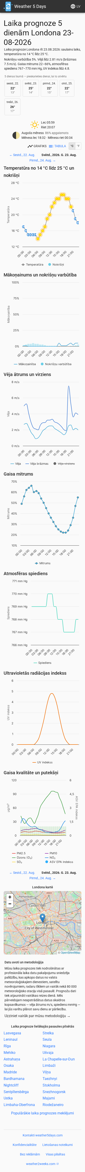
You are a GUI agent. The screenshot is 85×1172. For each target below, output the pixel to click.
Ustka (8, 1098)
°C (71, 146)
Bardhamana (14, 1079)
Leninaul (10, 1039)
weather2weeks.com (40, 1164)
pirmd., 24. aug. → (42, 160)
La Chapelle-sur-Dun (59, 1059)
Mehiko (9, 1052)
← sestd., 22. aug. (22, 155)
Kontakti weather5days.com (43, 1135)
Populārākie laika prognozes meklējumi (42, 1113)
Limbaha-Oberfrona (19, 1105)
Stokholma (51, 1085)
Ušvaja (48, 1052)
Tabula (60, 146)
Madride (10, 1072)
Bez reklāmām (30, 1154)
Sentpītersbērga (16, 1091)
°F (78, 146)
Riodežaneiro (53, 1105)
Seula (47, 1039)
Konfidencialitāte (24, 1145)
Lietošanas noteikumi (57, 1145)
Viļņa (47, 1072)
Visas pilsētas (55, 1154)
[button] (42, 918)
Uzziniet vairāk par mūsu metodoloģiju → (37, 1016)
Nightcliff (11, 1085)
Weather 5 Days (30, 6)
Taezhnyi (50, 1079)
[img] (42, 923)
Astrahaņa (12, 1059)
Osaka (9, 1065)
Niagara (49, 1046)
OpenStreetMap (70, 952)
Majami (49, 1098)
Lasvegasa (12, 1033)
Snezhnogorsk (54, 1091)
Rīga (7, 1046)
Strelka (48, 1033)
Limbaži (49, 1065)
